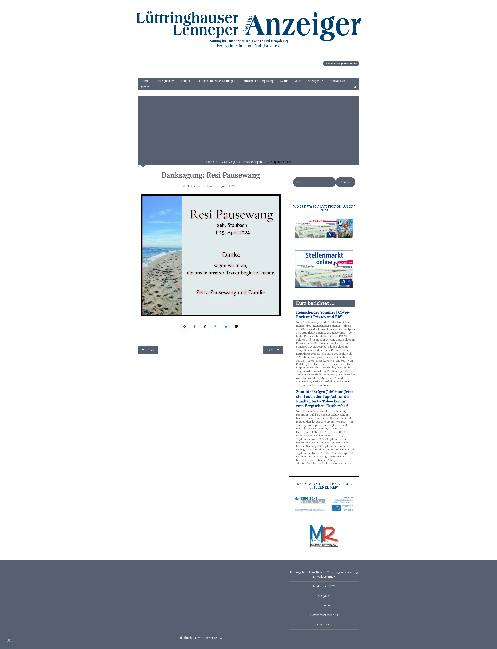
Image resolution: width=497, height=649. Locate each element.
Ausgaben (324, 596)
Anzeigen (314, 81)
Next (270, 349)
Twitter (215, 326)
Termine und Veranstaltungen (216, 81)
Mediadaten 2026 (324, 586)
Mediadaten (337, 81)
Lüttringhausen (165, 81)
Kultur (284, 81)
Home (145, 81)
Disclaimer (324, 605)
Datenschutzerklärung (324, 615)
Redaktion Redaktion (200, 186)
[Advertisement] (248, 126)
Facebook (194, 326)
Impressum (324, 624)
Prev (151, 349)
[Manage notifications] (8, 640)
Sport (298, 81)
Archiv (145, 87)
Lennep (186, 81)
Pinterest (185, 326)
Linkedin (226, 326)
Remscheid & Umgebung (258, 81)
